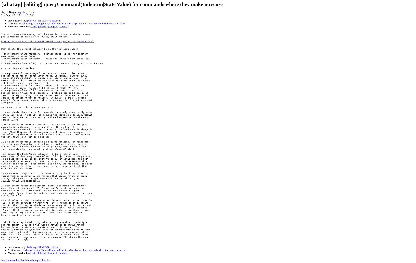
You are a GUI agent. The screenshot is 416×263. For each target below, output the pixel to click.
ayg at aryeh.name (27, 12)
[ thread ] (42, 26)
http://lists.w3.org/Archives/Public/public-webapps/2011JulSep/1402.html (47, 41)
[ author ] (63, 26)
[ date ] (34, 26)
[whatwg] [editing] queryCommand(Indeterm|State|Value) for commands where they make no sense (74, 23)
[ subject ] (53, 26)
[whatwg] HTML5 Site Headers (43, 20)
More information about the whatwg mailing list (25, 260)
